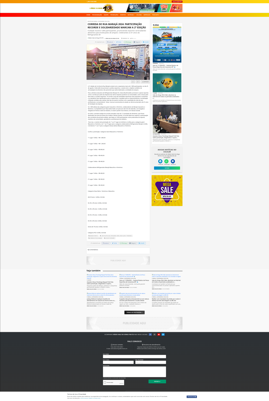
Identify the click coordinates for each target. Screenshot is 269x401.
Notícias (131, 15)
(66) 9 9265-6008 (118, 347)
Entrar (167, 168)
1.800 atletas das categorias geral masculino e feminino (116, 235)
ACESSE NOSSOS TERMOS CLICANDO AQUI (90, 398)
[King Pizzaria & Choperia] (118, 260)
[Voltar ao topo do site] (267, 240)
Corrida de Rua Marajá (95, 238)
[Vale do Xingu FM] (102, 8)
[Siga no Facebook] (150, 334)
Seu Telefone (139, 360)
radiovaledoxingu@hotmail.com (118, 348)
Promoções (114, 15)
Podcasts (155, 15)
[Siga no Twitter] (163, 334)
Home (88, 15)
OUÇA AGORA (177, 1)
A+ (138, 81)
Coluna (139, 15)
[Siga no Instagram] (154, 334)
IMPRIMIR (146, 81)
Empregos (147, 15)
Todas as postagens (134, 312)
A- (133, 81)
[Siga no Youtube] (158, 334)
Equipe (106, 15)
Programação (97, 15)
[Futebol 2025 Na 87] (150, 8)
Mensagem (106, 365)
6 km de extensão (110, 238)
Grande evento (93, 235)
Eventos (123, 15)
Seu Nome (106, 354)
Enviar (156, 381)
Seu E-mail (106, 360)
